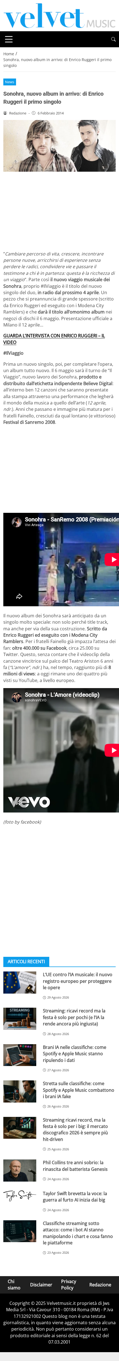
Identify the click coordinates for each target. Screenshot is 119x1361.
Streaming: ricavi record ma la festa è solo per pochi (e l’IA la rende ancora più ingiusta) (74, 1017)
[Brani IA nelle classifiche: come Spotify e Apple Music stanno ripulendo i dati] (19, 1055)
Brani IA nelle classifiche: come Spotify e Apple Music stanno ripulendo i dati (74, 1053)
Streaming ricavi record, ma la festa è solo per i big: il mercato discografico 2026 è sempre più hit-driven (75, 1129)
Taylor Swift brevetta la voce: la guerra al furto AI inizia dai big (75, 1196)
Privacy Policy (68, 1284)
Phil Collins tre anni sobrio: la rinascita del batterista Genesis (75, 1165)
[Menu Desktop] (8, 39)
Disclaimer (41, 1285)
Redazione (100, 1285)
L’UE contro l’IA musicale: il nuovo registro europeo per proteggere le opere (77, 981)
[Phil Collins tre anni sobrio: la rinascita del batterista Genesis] (19, 1170)
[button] (113, 39)
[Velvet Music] (59, 15)
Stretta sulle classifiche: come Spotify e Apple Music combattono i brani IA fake (78, 1089)
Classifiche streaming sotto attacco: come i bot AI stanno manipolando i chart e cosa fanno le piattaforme (78, 1233)
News (9, 81)
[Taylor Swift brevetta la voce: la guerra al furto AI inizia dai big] (19, 1196)
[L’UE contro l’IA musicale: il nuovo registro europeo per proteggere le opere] (19, 982)
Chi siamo (14, 1284)
